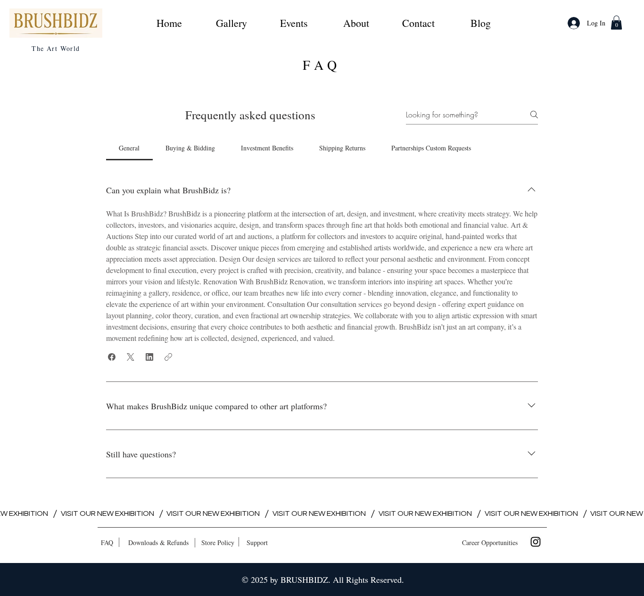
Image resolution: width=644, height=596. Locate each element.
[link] (616, 23)
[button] (111, 357)
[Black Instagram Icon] (535, 541)
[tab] (129, 148)
